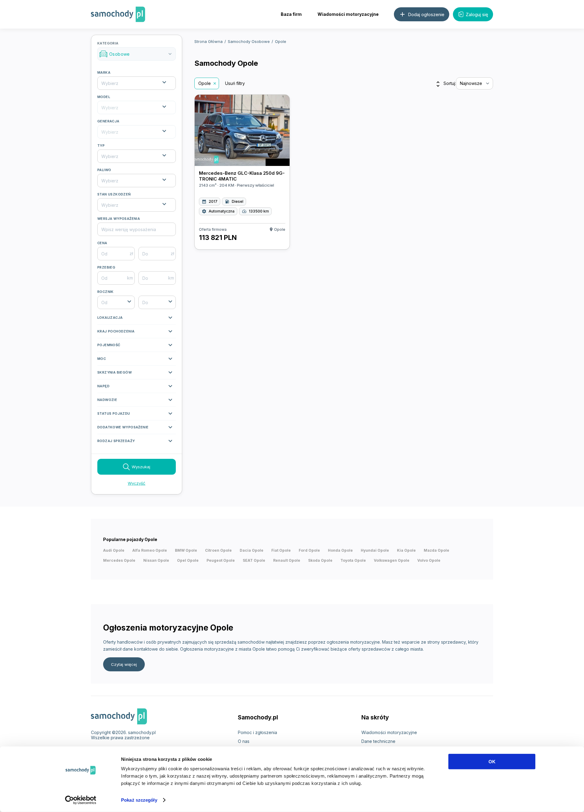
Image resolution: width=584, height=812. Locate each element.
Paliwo (104, 170)
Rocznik (105, 292)
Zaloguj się (477, 14)
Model (103, 97)
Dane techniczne (378, 741)
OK (491, 761)
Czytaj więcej (124, 664)
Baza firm (291, 14)
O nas (243, 741)
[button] (136, 319)
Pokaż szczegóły (139, 800)
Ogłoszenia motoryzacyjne (207, 649)
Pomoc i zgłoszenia (257, 732)
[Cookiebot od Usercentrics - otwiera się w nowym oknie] (80, 800)
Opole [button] (204, 83)
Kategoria (135, 49)
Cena (102, 243)
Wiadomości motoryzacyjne (348, 14)
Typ (101, 145)
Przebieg (106, 267)
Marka (103, 72)
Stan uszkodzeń (114, 194)
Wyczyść (136, 483)
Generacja (108, 121)
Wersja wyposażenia (118, 218)
